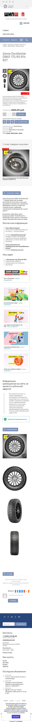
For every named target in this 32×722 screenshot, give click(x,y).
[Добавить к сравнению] (12, 122)
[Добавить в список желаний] (8, 122)
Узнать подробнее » (12, 326)
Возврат (5, 664)
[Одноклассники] (15, 617)
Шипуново (14, 133)
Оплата (5, 660)
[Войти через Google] (26, 591)
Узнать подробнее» (12, 279)
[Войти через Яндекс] (24, 591)
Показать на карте (7, 652)
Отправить (13, 600)
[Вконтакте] (4, 617)
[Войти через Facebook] (22, 591)
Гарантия (5, 666)
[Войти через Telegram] (17, 591)
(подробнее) (22, 705)
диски (20, 133)
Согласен (16, 716)
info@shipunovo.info (16, 250)
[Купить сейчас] (4, 122)
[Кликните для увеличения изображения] (15, 446)
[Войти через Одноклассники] (28, 591)
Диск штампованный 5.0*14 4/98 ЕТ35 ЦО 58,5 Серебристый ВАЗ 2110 (16, 178)
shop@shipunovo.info (9, 640)
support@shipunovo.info (18, 234)
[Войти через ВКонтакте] (20, 591)
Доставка (5, 662)
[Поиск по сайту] (26, 40)
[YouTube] (19, 617)
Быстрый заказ (22, 122)
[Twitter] (12, 617)
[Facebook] (8, 617)
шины (8, 133)
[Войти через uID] (15, 591)
